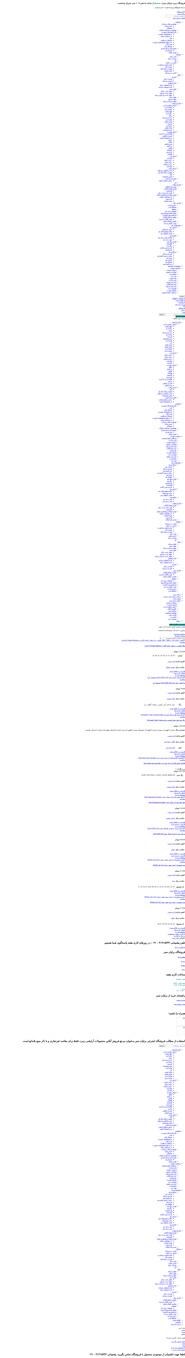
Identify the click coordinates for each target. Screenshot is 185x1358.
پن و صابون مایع (166, 36)
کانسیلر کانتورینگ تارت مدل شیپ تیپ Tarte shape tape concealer (164, 763)
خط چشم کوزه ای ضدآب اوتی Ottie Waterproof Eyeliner (166, 802)
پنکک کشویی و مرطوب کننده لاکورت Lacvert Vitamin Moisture (165, 646)
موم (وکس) (168, 201)
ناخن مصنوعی (167, 176)
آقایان (173, 742)
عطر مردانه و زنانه (169, 101)
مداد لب (169, 166)
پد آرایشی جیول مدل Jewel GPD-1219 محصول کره (169, 683)
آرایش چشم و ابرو (170, 105)
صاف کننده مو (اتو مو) (168, 213)
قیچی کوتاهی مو (166, 233)
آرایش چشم (170, 818)
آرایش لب (172, 156)
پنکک (170, 142)
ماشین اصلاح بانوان (169, 221)
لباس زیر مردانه (170, 73)
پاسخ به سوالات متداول (179, 1004)
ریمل (170, 115)
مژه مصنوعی (167, 130)
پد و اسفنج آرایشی (165, 138)
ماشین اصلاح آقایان (169, 217)
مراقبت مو (172, 252)
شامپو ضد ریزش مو (165, 237)
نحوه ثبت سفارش (180, 1000)
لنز (175, 182)
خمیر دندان (168, 26)
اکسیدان (169, 243)
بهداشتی (178, 22)
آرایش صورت (171, 132)
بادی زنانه (173, 56)
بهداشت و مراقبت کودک (167, 30)
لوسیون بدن (172, 288)
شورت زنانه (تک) (166, 69)
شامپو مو (173, 235)
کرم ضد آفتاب (171, 284)
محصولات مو (176, 225)
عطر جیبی (172, 89)
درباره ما (183, 961)
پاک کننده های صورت (168, 32)
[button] (178, 824)
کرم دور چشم (171, 282)
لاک (171, 174)
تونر (170, 38)
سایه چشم (168, 121)
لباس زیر (173, 617)
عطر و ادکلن (171, 609)
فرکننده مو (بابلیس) (169, 215)
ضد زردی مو (167, 239)
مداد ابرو (169, 126)
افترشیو (169, 191)
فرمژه (170, 123)
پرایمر (170, 140)
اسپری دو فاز (167, 254)
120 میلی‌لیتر (170, 748)
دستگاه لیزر (172, 207)
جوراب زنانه (172, 58)
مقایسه (178, 1322)
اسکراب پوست (171, 272)
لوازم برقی (177, 203)
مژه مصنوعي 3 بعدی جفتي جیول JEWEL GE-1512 (169, 865)
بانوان (173, 849)
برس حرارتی (171, 205)
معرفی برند (172, 619)
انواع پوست (171, 699)
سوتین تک (168, 67)
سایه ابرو (169, 119)
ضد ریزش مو (167, 501)
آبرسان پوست (171, 270)
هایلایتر (169, 154)
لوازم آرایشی (176, 103)
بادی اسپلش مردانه (165, 87)
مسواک (169, 28)
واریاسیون (168, 250)
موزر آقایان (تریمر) (165, 219)
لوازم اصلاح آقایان (170, 189)
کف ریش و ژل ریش (165, 193)
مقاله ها (183, 965)
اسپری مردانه (167, 81)
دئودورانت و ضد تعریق (168, 48)
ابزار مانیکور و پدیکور (164, 170)
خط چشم (168, 111)
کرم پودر (169, 152)
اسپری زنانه (168, 79)
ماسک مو (169, 262)
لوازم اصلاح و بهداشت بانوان (166, 195)
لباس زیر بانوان (171, 62)
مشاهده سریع (180, 675)
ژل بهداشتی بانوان (165, 197)
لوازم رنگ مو (171, 241)
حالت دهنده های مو (165, 231)
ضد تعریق (168, 50)
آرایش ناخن (172, 168)
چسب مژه (168, 109)
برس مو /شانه (167, 229)
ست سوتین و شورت (165, 65)
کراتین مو (168, 260)
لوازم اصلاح (176, 185)
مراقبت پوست (175, 268)
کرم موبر (169, 199)
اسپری (174, 77)
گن (175, 60)
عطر (179, 75)
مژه (173, 881)
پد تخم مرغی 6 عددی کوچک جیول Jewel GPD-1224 (169, 834)
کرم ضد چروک (171, 286)
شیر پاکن (169, 44)
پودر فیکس (168, 144)
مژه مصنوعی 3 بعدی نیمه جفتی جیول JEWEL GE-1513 (167, 902)
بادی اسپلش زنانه (166, 85)
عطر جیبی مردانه (166, 93)
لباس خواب (168, 71)
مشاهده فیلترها (179, 634)
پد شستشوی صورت (165, 34)
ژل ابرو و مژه (167, 117)
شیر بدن (173, 276)
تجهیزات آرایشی (170, 178)
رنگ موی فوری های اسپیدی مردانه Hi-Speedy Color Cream (166, 720)
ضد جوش (173, 278)
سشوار (173, 209)
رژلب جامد (168, 160)
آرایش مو (173, 227)
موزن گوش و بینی (170, 223)
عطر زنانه (172, 97)
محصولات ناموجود (174, 266)
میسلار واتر (168, 46)
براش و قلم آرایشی (165, 180)
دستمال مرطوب (166, 40)
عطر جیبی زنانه (166, 91)
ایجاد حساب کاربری (178, 1341)
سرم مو (169, 258)
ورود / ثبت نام (176, 1324)
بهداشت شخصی (170, 613)
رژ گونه (169, 146)
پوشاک (178, 54)
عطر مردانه (172, 99)
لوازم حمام (172, 52)
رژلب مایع (168, 162)
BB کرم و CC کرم (165, 134)
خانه (183, 627)
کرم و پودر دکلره (166, 248)
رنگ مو (169, 246)
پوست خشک (170, 667)
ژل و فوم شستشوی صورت (162, 42)
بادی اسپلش (172, 83)
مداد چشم (168, 128)
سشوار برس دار (170, 211)
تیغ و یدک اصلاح (171, 187)
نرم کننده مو (167, 264)
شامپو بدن (172, 274)
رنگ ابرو (169, 113)
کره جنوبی (171, 661)
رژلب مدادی (167, 164)
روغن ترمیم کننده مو (164, 256)
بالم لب (169, 158)
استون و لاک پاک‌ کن (165, 172)
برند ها (183, 969)
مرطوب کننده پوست (169, 292)
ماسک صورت (171, 290)
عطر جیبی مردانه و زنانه (163, 95)
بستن (183, 1330)
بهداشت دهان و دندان (169, 24)
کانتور (170, 148)
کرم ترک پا (172, 280)
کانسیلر (169, 150)
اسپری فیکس (167, 136)
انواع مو (167, 742)
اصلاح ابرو (168, 107)
